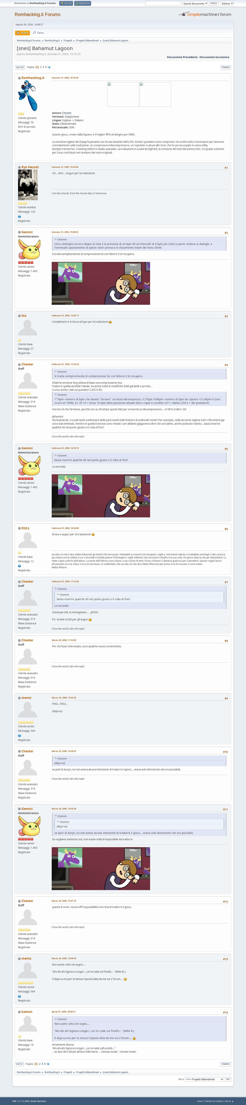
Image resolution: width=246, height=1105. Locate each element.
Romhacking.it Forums (37, 14)
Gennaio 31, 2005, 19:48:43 (65, 232)
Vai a (181, 1079)
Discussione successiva (214, 57)
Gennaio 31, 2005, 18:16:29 (65, 77)
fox (24, 315)
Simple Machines (38, 1101)
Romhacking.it (33, 78)
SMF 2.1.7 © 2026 (20, 1101)
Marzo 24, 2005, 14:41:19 (64, 900)
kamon (27, 1012)
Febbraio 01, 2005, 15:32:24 (65, 364)
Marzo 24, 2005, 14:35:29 (64, 808)
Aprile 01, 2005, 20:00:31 (64, 1011)
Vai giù (20, 67)
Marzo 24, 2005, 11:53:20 (64, 640)
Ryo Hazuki (30, 167)
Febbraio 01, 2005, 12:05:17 (65, 315)
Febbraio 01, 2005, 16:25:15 (65, 448)
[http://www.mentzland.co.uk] (19, 735)
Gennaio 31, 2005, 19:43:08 (65, 166)
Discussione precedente (182, 57)
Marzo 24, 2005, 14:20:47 (64, 751)
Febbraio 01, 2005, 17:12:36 (65, 581)
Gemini (27, 232)
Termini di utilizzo (214, 1101)
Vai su (19, 1063)
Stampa (225, 67)
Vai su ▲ (229, 1101)
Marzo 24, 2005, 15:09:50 (64, 958)
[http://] (19, 565)
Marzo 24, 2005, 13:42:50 (64, 697)
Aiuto (200, 1101)
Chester (67, 113)
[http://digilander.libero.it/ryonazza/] (19, 216)
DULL (26, 528)
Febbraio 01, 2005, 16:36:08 (65, 528)
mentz (26, 698)
